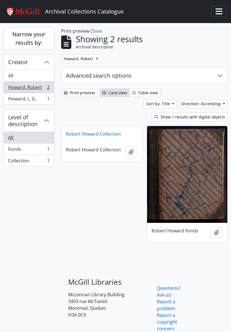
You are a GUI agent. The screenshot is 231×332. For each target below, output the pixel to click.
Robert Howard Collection (93, 134)
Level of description (22, 120)
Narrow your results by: (28, 38)
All (10, 76)
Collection (29, 162)
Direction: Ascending (201, 103)
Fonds (29, 150)
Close (96, 31)
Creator (18, 62)
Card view (117, 92)
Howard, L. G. (29, 100)
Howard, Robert (29, 88)
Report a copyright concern (167, 322)
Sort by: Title (158, 103)
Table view (147, 92)
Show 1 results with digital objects (192, 117)
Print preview (82, 92)
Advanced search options (99, 75)
